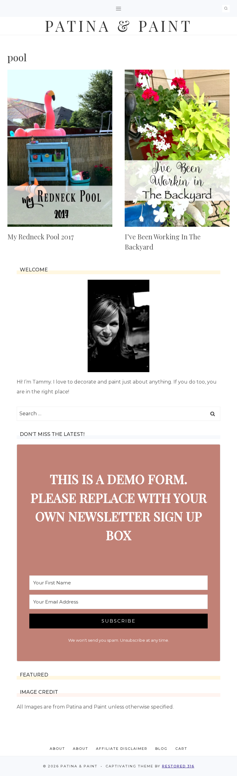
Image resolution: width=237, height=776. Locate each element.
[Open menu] (118, 8)
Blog (161, 748)
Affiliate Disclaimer (122, 748)
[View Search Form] (226, 8)
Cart (181, 748)
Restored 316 (178, 766)
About (57, 748)
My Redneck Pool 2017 (40, 236)
